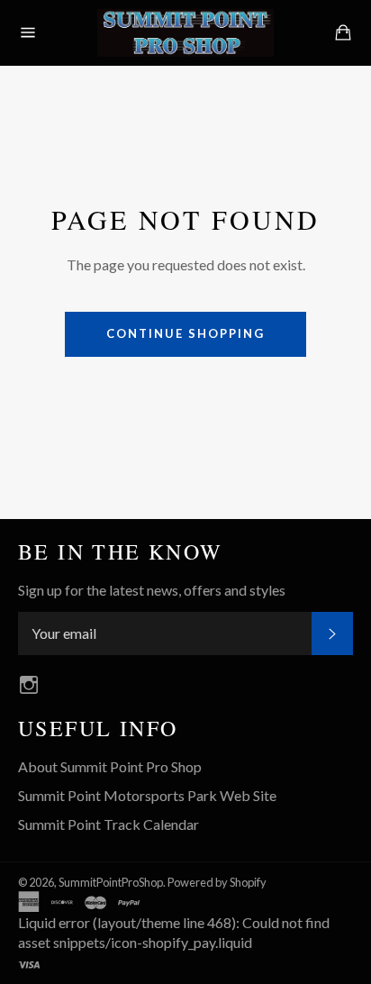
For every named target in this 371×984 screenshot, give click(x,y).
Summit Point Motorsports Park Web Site (147, 795)
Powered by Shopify (217, 882)
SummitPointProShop (111, 882)
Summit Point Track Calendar (108, 824)
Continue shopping (185, 333)
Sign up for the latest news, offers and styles (151, 589)
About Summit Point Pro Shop (110, 766)
